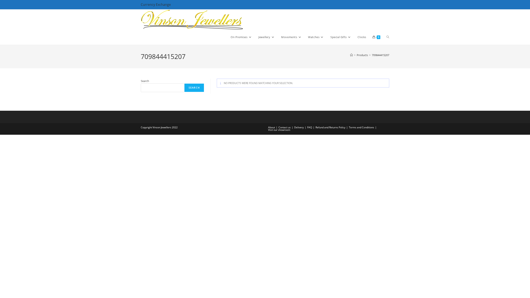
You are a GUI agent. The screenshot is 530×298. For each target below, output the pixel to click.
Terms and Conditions (361, 127)
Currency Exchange (156, 4)
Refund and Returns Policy (330, 127)
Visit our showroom (279, 130)
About (271, 127)
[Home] (351, 55)
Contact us (284, 127)
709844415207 (380, 55)
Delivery (299, 127)
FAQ (309, 127)
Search (145, 81)
